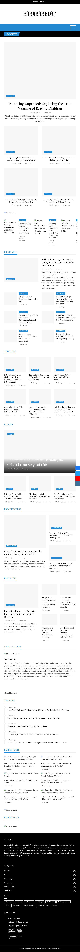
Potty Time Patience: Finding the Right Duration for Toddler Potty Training (12, 378)
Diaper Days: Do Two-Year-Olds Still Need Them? (63, 377)
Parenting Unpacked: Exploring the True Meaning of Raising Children (40, 105)
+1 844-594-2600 (14, 918)
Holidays (40, 902)
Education (29, 902)
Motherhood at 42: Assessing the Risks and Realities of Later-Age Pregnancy (65, 300)
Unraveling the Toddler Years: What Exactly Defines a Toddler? (13, 409)
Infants (22, 220)
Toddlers (10, 369)
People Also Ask (29, 905)
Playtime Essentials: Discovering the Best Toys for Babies (39, 496)
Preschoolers (11, 545)
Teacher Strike (44, 905)
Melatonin (50, 902)
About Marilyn (9, 693)
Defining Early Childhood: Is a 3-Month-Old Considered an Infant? (53, 230)
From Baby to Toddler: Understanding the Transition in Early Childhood (38, 410)
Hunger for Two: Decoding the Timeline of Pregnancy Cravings (65, 336)
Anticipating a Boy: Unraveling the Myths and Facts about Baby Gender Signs (58, 262)
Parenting (10, 96)
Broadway (9, 902)
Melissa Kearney (63, 902)
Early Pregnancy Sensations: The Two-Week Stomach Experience (27, 337)
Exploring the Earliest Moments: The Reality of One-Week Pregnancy (66, 317)
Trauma (55, 905)
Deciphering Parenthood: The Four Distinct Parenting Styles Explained (21, 159)
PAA (7, 905)
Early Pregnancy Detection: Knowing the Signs (28, 299)
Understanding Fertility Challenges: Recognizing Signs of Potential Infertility (28, 318)
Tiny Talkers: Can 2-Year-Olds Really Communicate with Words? (39, 377)
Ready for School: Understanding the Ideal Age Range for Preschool (23, 553)
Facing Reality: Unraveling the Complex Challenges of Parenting (59, 159)
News (40, 875)
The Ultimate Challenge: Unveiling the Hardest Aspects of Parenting (21, 201)
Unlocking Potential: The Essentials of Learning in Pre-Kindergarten (61, 535)
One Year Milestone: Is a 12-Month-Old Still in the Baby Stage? (64, 496)
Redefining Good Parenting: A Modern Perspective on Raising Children (59, 201)
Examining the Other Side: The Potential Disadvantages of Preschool (61, 565)
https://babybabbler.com (17, 926)
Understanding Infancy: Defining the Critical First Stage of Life (25, 228)
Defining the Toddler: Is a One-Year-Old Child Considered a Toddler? (64, 409)
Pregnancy (10, 279)
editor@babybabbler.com (18, 922)
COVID (19, 902)
